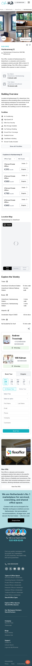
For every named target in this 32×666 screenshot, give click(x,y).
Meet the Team (9, 623)
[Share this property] (29, 329)
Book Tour (16, 431)
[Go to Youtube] (14, 568)
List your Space (9, 645)
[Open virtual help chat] (28, 662)
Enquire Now (16, 520)
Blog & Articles (9, 632)
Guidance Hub (9, 635)
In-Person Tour (9, 389)
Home (1, 9)
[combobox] (16, 394)
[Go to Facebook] (23, 568)
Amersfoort (18, 9)
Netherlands (9, 9)
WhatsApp (17, 348)
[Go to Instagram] (6, 568)
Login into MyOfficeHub (11, 647)
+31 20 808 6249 (19, 341)
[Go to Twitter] (10, 568)
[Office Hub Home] (7, 3)
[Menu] (29, 2)
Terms (12, 663)
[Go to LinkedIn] (18, 568)
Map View (7, 268)
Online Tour (22, 389)
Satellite (15, 268)
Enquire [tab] (23, 374)
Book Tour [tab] (8, 374)
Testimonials (8, 625)
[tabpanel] (16, 405)
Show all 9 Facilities (16, 146)
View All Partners (10, 612)
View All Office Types (11, 597)
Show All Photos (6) (26, 39)
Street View (24, 268)
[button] (16, 26)
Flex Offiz (5, 46)
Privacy (6, 663)
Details (23, 163)
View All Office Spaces (12, 604)
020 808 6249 (19, 344)
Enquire (23, 169)
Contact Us (8, 642)
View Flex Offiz (16, 486)
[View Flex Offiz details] (3, 38)
